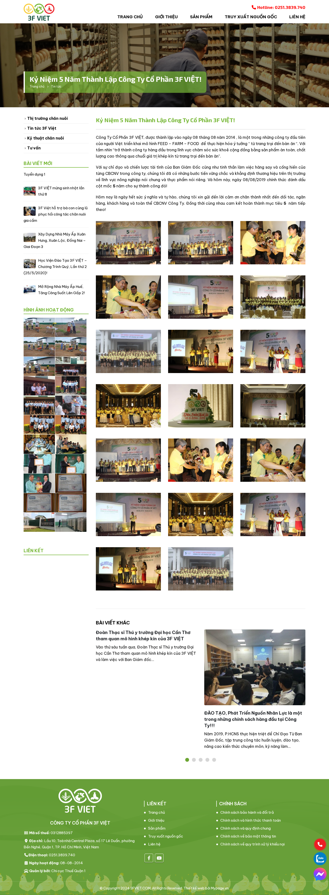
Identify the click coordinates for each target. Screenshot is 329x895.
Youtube (159, 858)
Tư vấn (34, 148)
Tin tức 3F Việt (41, 128)
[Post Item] (254, 667)
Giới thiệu (166, 16)
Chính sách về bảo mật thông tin (248, 836)
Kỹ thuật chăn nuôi (45, 138)
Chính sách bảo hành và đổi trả (247, 812)
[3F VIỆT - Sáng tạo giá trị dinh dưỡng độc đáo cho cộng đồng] (39, 12)
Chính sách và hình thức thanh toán (250, 820)
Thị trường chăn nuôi (47, 118)
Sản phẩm (201, 16)
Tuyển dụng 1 (34, 174)
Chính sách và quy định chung (245, 828)
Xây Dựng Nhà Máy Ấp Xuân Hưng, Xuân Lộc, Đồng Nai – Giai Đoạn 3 (55, 240)
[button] (187, 760)
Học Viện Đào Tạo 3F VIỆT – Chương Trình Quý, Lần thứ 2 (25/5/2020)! (55, 266)
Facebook (149, 858)
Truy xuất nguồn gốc (251, 16)
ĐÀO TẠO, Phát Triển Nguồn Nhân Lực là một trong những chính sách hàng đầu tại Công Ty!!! (253, 719)
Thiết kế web (194, 888)
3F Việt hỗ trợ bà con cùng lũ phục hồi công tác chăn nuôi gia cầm (56, 214)
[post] (30, 190)
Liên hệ (297, 16)
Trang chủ (130, 16)
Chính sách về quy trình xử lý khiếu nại (252, 844)
